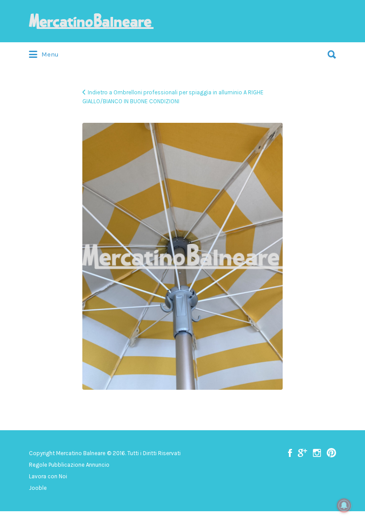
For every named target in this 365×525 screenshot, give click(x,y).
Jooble (38, 488)
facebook (290, 453)
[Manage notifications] (344, 505)
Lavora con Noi (48, 476)
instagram (317, 453)
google (302, 453)
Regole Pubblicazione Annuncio (69, 464)
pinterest (331, 453)
